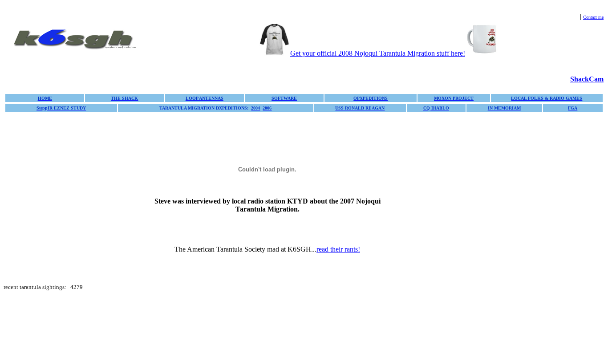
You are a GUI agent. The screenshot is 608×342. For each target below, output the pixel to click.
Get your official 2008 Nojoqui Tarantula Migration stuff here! (377, 53)
